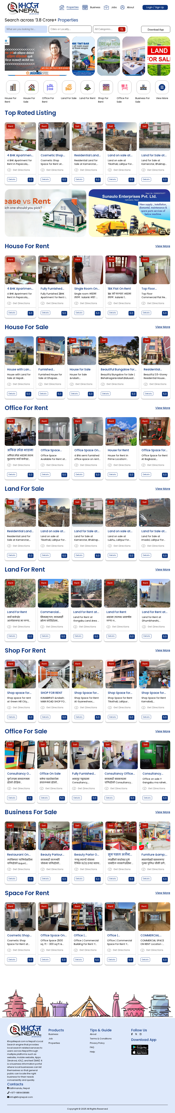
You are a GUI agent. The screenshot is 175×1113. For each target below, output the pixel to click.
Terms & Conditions (101, 1038)
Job (51, 1038)
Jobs (114, 7)
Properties (73, 7)
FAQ (92, 1047)
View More (162, 246)
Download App (156, 29)
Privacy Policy (97, 1043)
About (130, 7)
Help (92, 1051)
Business (95, 7)
